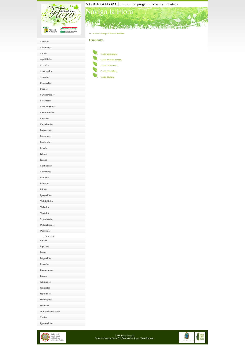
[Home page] (61, 19)
